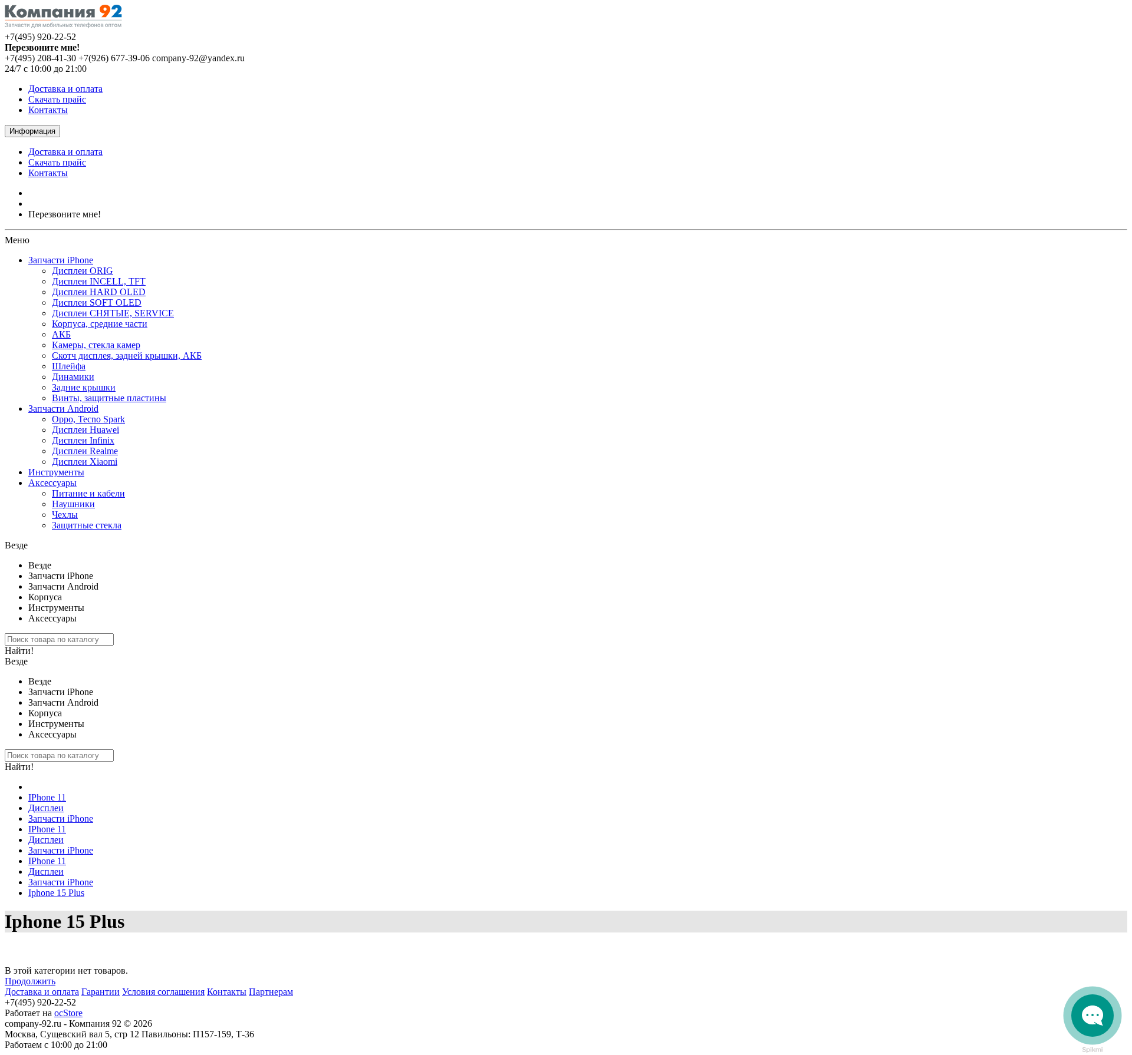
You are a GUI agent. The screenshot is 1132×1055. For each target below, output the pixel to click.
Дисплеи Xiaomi (84, 462)
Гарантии (100, 992)
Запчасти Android (63, 409)
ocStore (68, 1013)
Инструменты (56, 472)
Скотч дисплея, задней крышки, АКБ (127, 355)
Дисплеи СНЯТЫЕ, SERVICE (113, 313)
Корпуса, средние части (99, 324)
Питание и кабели (88, 493)
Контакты (48, 110)
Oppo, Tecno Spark (88, 419)
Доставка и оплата (65, 89)
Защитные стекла (86, 525)
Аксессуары (52, 483)
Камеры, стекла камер (96, 345)
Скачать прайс (57, 99)
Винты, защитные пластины (109, 398)
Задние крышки (84, 387)
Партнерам (271, 992)
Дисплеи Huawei (85, 430)
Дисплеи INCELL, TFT (99, 281)
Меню (17, 240)
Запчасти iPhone (60, 260)
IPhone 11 (47, 797)
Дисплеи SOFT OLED (97, 302)
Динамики (73, 377)
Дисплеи (46, 808)
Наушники (73, 504)
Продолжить (30, 981)
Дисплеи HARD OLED (99, 292)
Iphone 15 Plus (56, 893)
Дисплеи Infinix (83, 440)
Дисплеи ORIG (82, 271)
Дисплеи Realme (85, 451)
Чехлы (65, 515)
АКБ (61, 334)
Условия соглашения (163, 992)
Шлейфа (68, 366)
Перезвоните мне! (64, 214)
